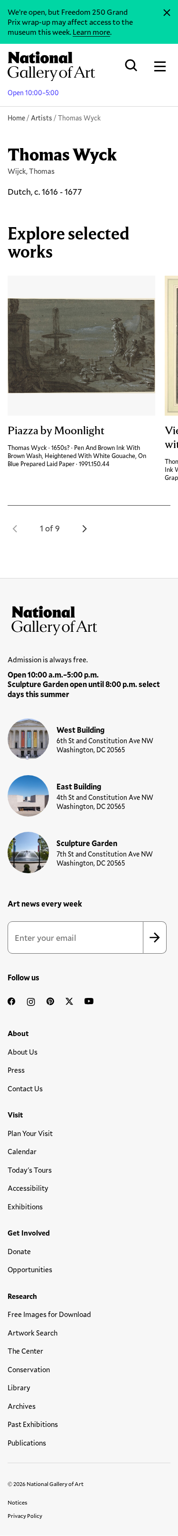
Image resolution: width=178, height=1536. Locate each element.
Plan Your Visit (30, 1133)
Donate (19, 1251)
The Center (25, 1351)
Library (19, 1387)
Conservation (29, 1369)
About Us (22, 1052)
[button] (15, 528)
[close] (166, 13)
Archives (22, 1406)
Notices (18, 1502)
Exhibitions (25, 1206)
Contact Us (25, 1088)
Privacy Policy (25, 1515)
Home (16, 117)
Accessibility (28, 1188)
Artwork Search (32, 1332)
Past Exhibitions (33, 1424)
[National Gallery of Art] (89, 618)
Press (16, 1070)
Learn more (91, 32)
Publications (27, 1442)
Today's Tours (30, 1170)
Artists (41, 117)
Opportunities (30, 1269)
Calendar (22, 1151)
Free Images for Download (49, 1314)
